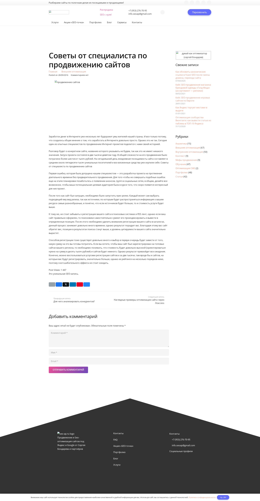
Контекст (180, 155)
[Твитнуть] (66, 284)
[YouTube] (203, 3)
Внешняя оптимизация (188, 147)
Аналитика (181, 143)
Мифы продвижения (186, 160)
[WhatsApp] (162, 12)
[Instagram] (198, 3)
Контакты (118, 433)
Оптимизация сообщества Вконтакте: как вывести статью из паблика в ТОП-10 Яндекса (193, 120)
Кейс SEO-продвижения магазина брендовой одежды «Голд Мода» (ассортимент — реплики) (193, 87)
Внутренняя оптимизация (189, 151)
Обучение (181, 164)
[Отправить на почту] (52, 284)
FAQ (115, 439)
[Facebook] (186, 3)
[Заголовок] (209, 3)
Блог (115, 458)
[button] (74, 12)
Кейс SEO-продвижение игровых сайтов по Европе (193, 99)
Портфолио (182, 172)
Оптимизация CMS (185, 168)
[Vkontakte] (192, 3)
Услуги (116, 464)
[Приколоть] (80, 284)
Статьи (179, 176)
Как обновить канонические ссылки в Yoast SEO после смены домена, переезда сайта (193, 74)
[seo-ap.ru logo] (59, 12)
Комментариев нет (80, 75)
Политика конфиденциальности (202, 497)
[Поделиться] (59, 284)
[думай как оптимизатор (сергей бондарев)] (193, 55)
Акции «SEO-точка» (123, 445)
